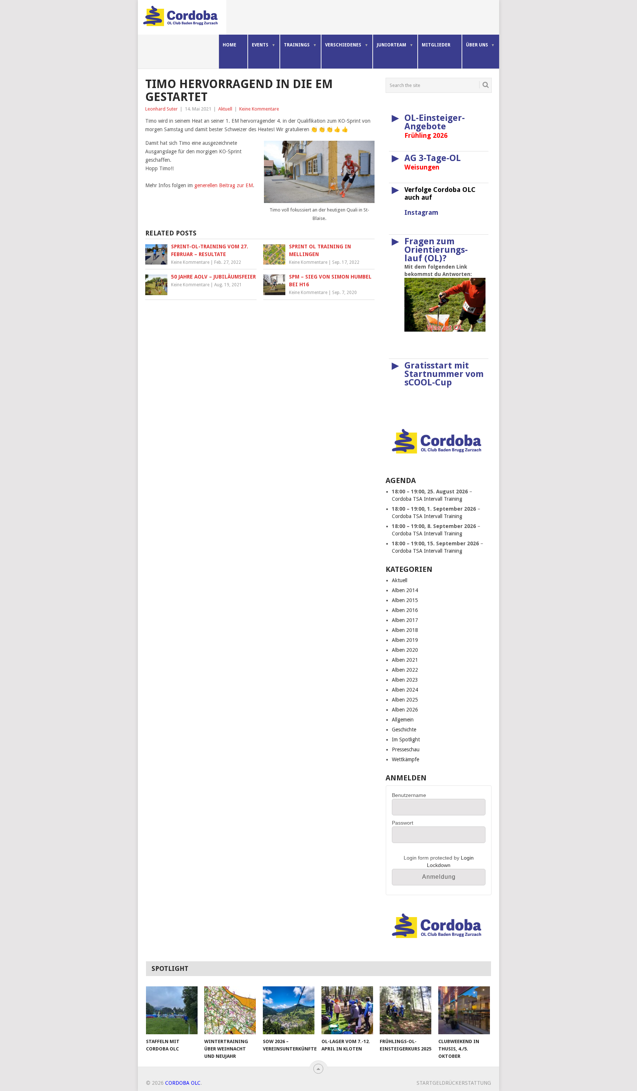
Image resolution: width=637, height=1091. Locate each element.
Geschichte (404, 729)
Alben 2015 (405, 600)
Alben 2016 (405, 610)
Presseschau (406, 749)
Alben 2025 (405, 700)
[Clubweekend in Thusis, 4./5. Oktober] (464, 1010)
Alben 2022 (405, 670)
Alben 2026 (405, 710)
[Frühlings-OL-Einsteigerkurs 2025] (405, 1010)
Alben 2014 (405, 590)
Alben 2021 (405, 660)
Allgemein (403, 720)
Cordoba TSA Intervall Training (427, 499)
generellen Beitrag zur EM (223, 185)
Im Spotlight (406, 739)
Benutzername (409, 795)
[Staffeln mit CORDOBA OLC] (172, 1010)
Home (229, 45)
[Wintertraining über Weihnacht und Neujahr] (230, 1010)
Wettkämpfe (405, 759)
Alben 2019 (405, 640)
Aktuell (225, 109)
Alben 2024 (405, 690)
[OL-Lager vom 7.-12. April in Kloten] (347, 1010)
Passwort (402, 823)
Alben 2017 (405, 620)
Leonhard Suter (161, 109)
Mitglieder (436, 45)
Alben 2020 (405, 650)
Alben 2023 (405, 680)
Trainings (297, 45)
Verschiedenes (343, 45)
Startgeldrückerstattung (454, 1083)
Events (260, 45)
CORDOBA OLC (183, 1083)
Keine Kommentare (259, 109)
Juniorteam (391, 45)
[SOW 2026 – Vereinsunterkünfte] (288, 1010)
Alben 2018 (405, 630)
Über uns (477, 45)
